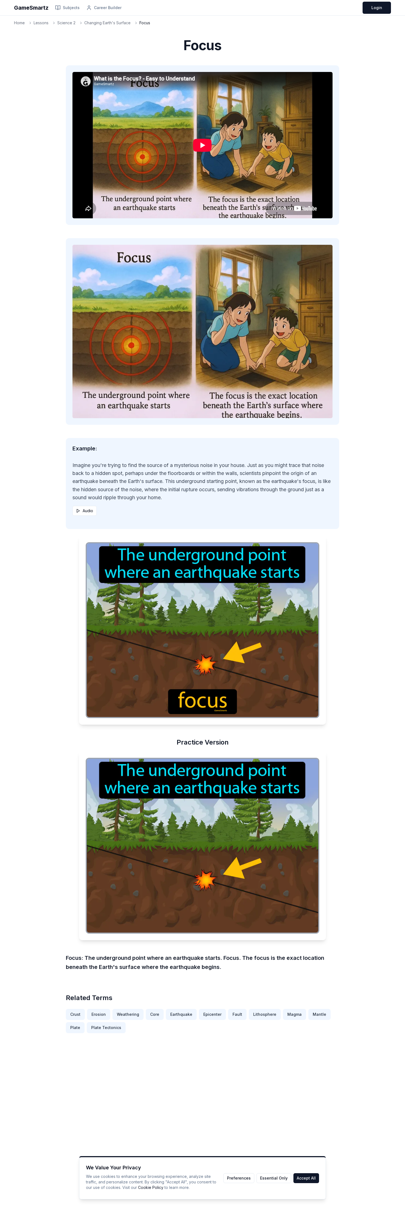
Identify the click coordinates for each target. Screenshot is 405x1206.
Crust (75, 1014)
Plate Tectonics (106, 1027)
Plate (75, 1027)
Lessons (41, 22)
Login (376, 7)
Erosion (98, 1014)
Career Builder (107, 7)
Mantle (319, 1014)
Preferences (239, 1178)
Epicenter (212, 1014)
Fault (237, 1014)
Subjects (71, 7)
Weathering (128, 1014)
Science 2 (66, 22)
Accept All (306, 1178)
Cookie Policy (150, 1187)
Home (19, 22)
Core (154, 1014)
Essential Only (274, 1178)
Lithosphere (264, 1014)
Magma (294, 1014)
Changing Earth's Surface (107, 22)
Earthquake (181, 1014)
